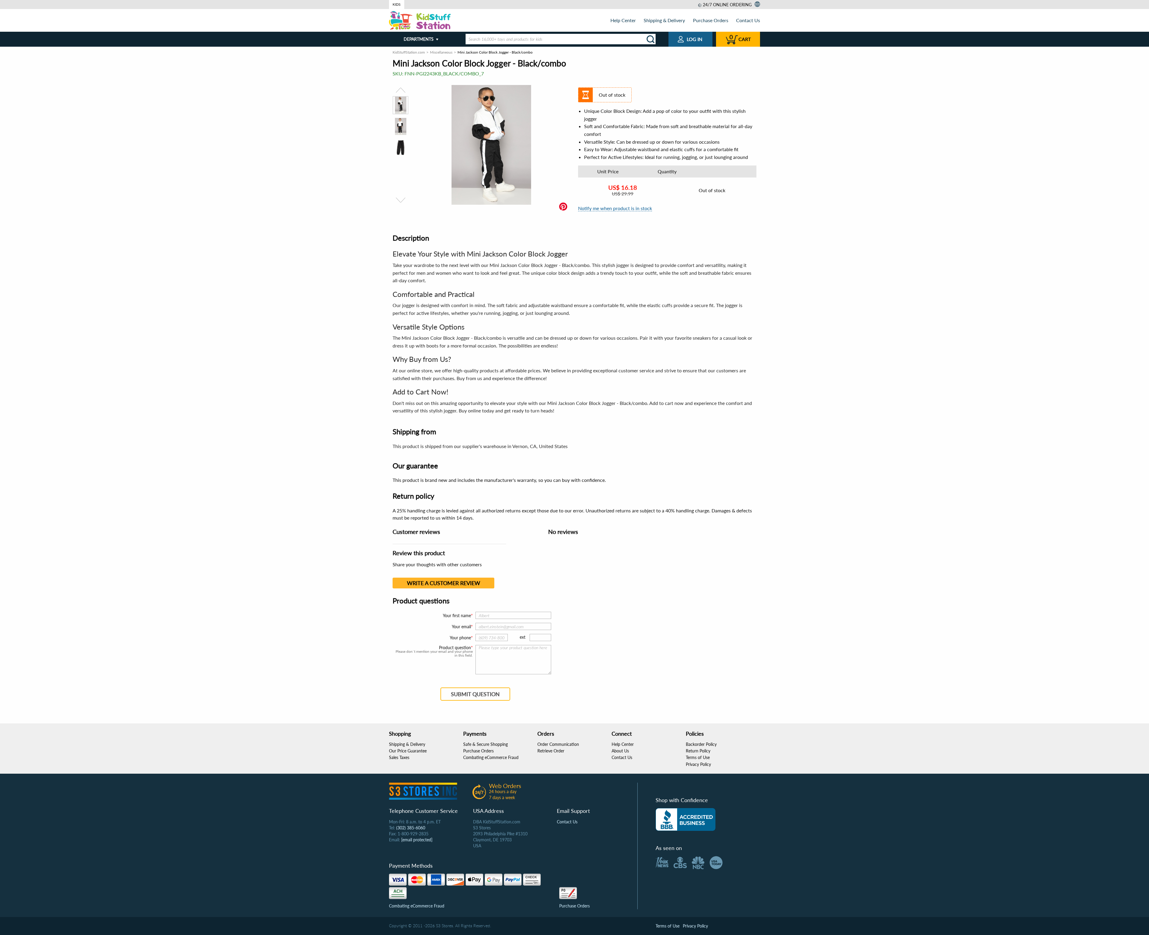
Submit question (475, 694)
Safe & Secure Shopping (485, 744)
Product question (455, 648)
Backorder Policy (701, 744)
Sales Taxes (399, 757)
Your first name (457, 615)
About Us (620, 750)
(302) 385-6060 (410, 827)
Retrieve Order (550, 750)
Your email (461, 626)
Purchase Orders (710, 20)
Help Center (623, 20)
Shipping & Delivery (664, 20)
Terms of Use (698, 757)
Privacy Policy (698, 764)
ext (522, 637)
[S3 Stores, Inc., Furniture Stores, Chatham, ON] (685, 819)
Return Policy (698, 750)
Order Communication (558, 744)
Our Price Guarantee (408, 750)
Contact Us (748, 20)
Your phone (460, 637)
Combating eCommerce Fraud (491, 757)
